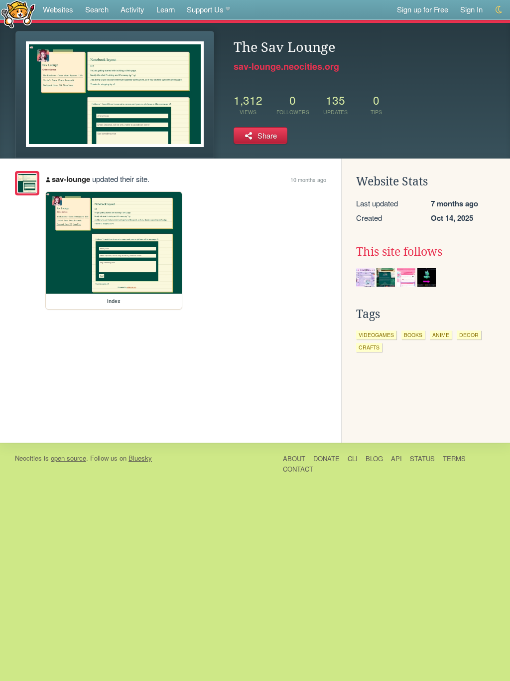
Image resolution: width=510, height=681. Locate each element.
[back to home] (18, 13)
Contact (298, 469)
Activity (132, 9)
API (396, 458)
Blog (374, 458)
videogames (376, 335)
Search (97, 9)
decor (469, 335)
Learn (165, 9)
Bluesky (140, 458)
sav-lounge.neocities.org (286, 66)
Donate (326, 458)
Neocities (28, 458)
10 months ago (308, 179)
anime (440, 335)
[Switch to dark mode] (499, 9)
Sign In (471, 9)
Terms (454, 458)
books (413, 335)
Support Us (205, 9)
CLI (353, 458)
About (294, 458)
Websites (58, 9)
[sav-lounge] (27, 183)
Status (422, 458)
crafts (369, 347)
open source (68, 458)
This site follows (399, 251)
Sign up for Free (422, 9)
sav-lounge (71, 178)
